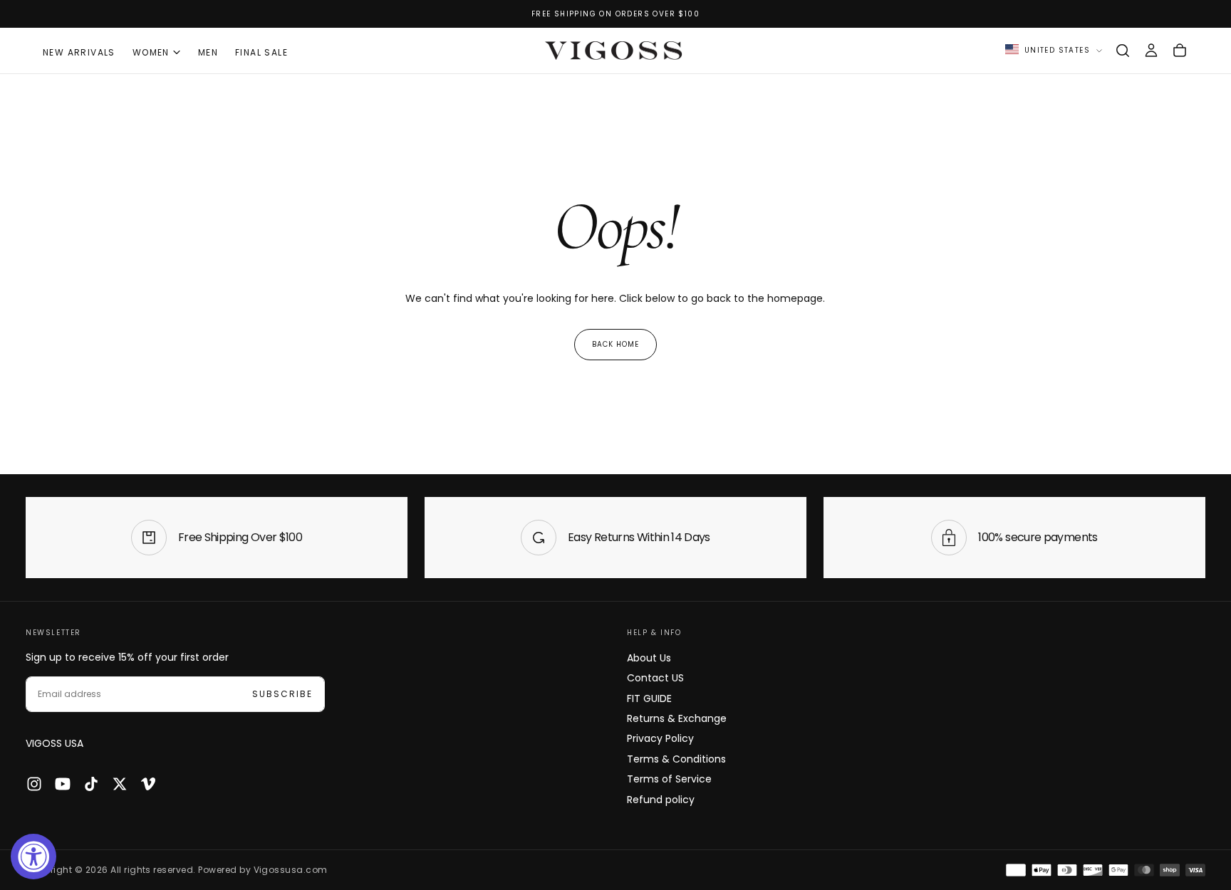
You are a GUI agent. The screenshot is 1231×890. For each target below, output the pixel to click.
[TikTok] (91, 783)
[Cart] (1179, 50)
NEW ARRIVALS (79, 52)
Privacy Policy (660, 738)
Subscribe (282, 694)
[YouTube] (62, 783)
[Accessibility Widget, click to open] (33, 856)
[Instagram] (34, 783)
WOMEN (151, 52)
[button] (1122, 50)
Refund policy (661, 799)
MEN (208, 52)
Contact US (655, 678)
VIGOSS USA (54, 743)
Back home (615, 344)
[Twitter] (119, 783)
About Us (649, 658)
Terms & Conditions (676, 759)
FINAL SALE (261, 52)
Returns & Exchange (677, 718)
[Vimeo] (148, 783)
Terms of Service (669, 779)
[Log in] (1151, 50)
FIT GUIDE (649, 698)
